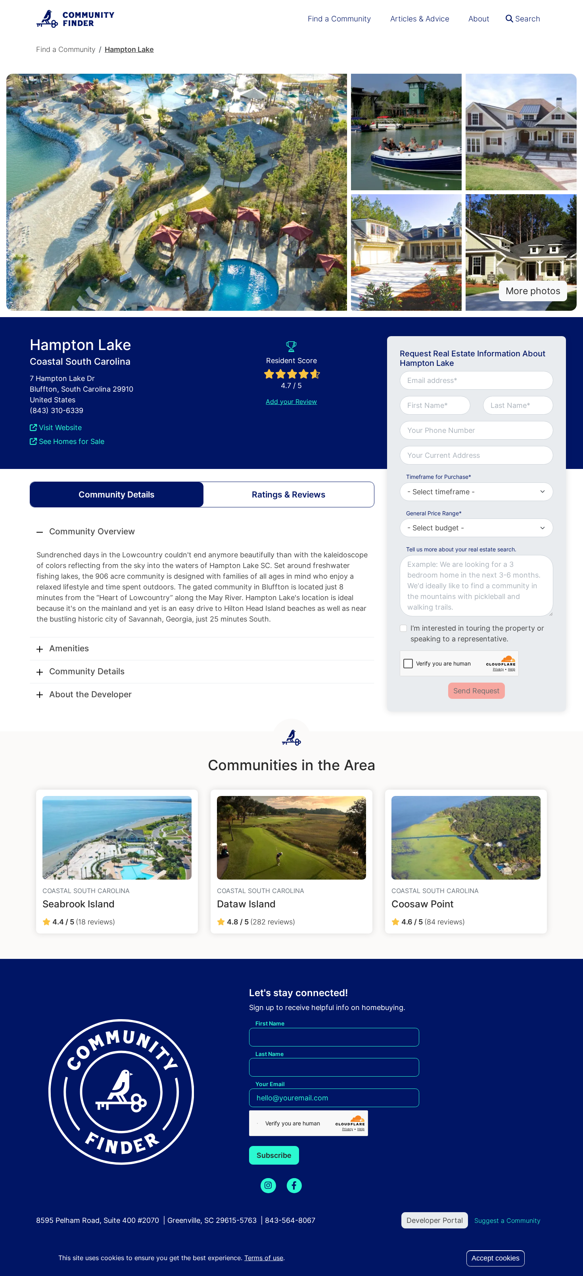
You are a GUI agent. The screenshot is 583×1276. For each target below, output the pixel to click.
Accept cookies (496, 1258)
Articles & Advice (419, 18)
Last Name (269, 1053)
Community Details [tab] (117, 494)
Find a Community (339, 18)
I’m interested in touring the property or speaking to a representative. (477, 633)
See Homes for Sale (70, 441)
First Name (269, 1023)
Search (526, 18)
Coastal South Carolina (80, 361)
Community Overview (92, 531)
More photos (533, 290)
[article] (117, 862)
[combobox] (476, 455)
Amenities (69, 648)
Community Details (87, 671)
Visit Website (59, 427)
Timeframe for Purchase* (438, 476)
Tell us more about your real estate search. (461, 549)
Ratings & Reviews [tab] (289, 494)
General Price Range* (434, 513)
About (478, 18)
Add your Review (291, 402)
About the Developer (90, 694)
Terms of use (263, 1258)
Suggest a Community (507, 1220)
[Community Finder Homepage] (75, 19)
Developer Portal (435, 1220)
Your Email (270, 1084)
